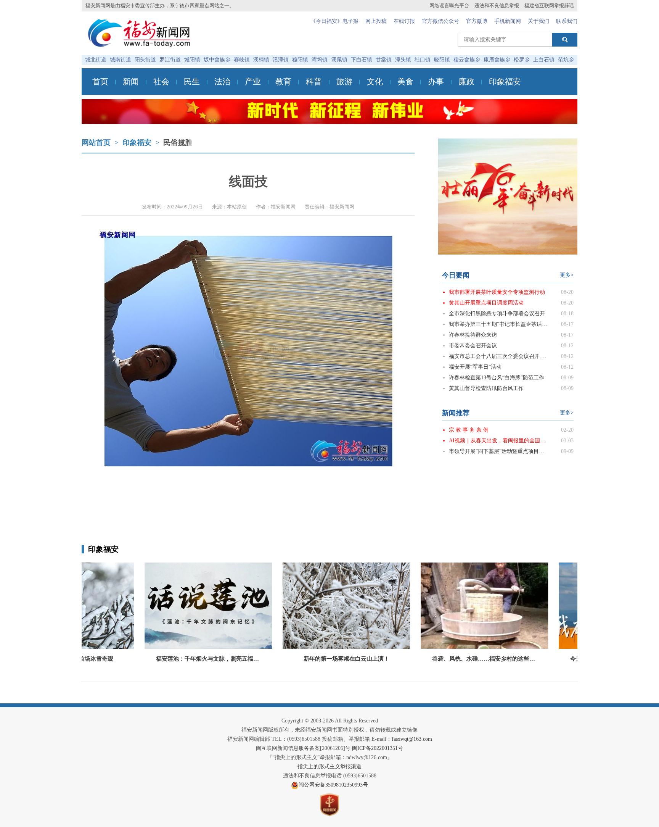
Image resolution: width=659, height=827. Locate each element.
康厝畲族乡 (497, 60)
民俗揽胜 (177, 143)
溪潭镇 (281, 60)
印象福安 (505, 81)
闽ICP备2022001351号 (377, 748)
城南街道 (120, 60)
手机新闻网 (507, 21)
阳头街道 (145, 60)
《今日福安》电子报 (334, 21)
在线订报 (404, 21)
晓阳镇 (442, 60)
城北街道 (95, 60)
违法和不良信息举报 (496, 5)
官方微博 (476, 21)
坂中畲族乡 (217, 60)
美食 (405, 81)
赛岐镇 (242, 60)
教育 (283, 81)
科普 (314, 81)
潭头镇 (403, 60)
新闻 (131, 81)
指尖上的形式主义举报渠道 (329, 766)
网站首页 (96, 143)
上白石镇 (544, 60)
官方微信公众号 (440, 21)
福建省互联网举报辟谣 (549, 5)
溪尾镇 (339, 60)
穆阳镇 (300, 60)
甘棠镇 (384, 60)
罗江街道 (170, 60)
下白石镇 (361, 60)
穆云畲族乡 (466, 60)
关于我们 (538, 21)
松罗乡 (522, 60)
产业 (253, 81)
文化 (375, 81)
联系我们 (566, 21)
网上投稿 (376, 21)
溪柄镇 (261, 60)
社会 (161, 81)
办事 (436, 81)
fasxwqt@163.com (412, 739)
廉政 (466, 81)
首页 (100, 81)
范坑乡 (566, 60)
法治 (222, 81)
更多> (567, 275)
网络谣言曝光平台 (449, 5)
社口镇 (423, 60)
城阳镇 (192, 60)
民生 (192, 81)
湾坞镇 (320, 60)
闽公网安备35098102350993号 (333, 785)
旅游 (344, 81)
